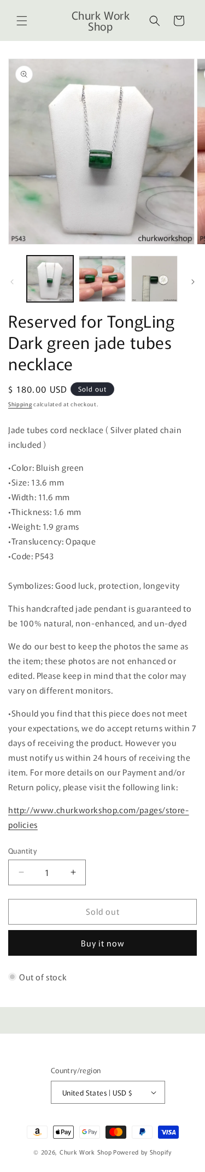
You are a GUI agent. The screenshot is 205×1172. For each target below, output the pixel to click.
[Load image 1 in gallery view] (50, 279)
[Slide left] (12, 282)
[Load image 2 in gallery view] (102, 279)
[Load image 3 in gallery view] (154, 279)
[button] (22, 21)
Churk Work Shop (86, 1151)
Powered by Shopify (142, 1151)
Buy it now (103, 943)
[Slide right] (193, 282)
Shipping (20, 404)
